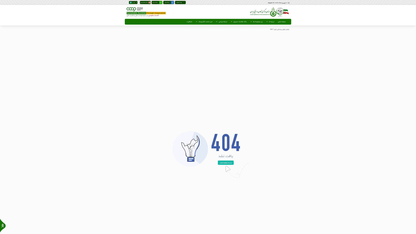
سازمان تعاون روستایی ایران (281, 29)
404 (271, 29)
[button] (136, 2)
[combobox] (132, 2)
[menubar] (235, 22)
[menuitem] (281, 22)
